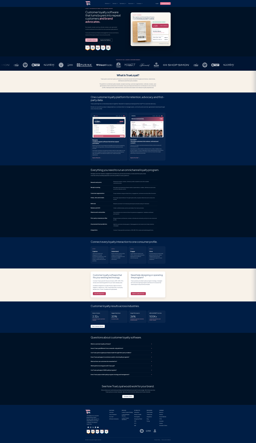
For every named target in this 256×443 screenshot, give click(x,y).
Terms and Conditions (166, 439)
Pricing (148, 421)
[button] (108, 3)
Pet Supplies (137, 416)
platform (111, 410)
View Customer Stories (97, 326)
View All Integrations (99, 293)
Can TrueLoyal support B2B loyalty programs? (104, 370)
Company (161, 410)
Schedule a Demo (165, 3)
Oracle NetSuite (162, 416)
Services (124, 410)
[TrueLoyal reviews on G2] (87, 47)
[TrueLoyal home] (90, 412)
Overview (111, 412)
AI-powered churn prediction (99, 224)
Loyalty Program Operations (125, 419)
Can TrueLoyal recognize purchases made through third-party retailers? (111, 352)
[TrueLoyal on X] (93, 427)
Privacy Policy (157, 439)
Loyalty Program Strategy (127, 412)
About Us (161, 412)
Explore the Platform (105, 40)
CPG (135, 421)
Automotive (136, 412)
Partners (161, 414)
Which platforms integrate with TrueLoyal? (103, 366)
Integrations (94, 230)
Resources (149, 410)
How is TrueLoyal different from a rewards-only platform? (107, 348)
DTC (135, 423)
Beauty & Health (137, 414)
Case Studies (150, 412)
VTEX (160, 418)
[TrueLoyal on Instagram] (90, 427)
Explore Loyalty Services (138, 293)
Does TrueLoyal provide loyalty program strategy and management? (110, 374)
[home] (89, 3)
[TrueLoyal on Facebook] (88, 427)
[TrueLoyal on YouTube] (98, 427)
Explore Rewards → (96, 157)
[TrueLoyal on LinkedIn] (95, 427)
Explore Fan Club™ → (135, 157)
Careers (161, 423)
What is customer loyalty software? (101, 344)
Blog (148, 418)
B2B (135, 425)
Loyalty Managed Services (125, 415)
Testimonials (149, 414)
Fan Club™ (111, 416)
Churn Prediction (113, 414)
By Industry (137, 410)
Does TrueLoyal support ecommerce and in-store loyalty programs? (110, 357)
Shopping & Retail (138, 418)
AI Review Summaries (114, 418)
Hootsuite (161, 421)
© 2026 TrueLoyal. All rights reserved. (93, 439)
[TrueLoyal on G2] (88, 432)
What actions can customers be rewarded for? (104, 361)
